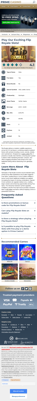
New (12, 315)
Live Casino (14, 6)
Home (3, 6)
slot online (9, 189)
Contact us (14, 324)
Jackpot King (15, 34)
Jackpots (4, 34)
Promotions (5, 327)
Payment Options (7, 329)
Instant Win (27, 317)
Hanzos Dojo (27, 280)
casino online (26, 154)
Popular (19, 315)
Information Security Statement (11, 332)
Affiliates (23, 327)
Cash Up (27, 261)
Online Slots (26, 6)
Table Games (16, 317)
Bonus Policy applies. (10, 31)
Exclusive (4, 315)
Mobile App (18, 329)
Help (28, 324)
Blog (22, 324)
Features (14, 327)
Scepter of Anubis (10, 280)
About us (4, 324)
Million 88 (9, 261)
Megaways (26, 34)
